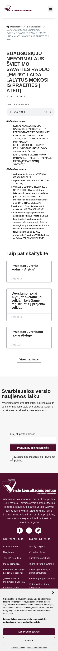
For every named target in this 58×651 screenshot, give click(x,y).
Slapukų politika (18, 647)
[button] (53, 592)
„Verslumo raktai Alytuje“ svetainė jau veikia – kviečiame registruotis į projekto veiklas (28, 300)
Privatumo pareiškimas (37, 647)
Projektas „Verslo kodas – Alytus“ (24, 267)
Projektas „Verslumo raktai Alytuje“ (27, 333)
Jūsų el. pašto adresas (22, 434)
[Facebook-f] (20, 530)
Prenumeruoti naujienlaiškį (33, 447)
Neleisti (29, 640)
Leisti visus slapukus (29, 631)
